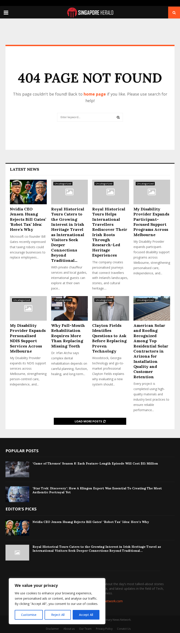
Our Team (85, 629)
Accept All (86, 615)
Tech (15, 183)
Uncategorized (62, 183)
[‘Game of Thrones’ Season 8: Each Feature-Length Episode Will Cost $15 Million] (17, 469)
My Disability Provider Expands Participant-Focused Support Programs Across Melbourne (151, 221)
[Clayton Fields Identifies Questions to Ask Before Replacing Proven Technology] (110, 308)
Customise (28, 615)
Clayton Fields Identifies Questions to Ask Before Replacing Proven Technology (109, 338)
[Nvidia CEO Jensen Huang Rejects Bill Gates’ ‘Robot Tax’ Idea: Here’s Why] (28, 192)
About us (69, 629)
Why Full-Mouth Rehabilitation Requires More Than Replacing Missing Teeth (68, 336)
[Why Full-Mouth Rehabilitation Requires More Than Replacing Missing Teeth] (69, 308)
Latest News (24, 169)
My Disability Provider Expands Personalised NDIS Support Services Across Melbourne (28, 338)
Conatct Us (124, 629)
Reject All (58, 615)
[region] (57, 601)
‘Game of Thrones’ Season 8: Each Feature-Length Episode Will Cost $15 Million (95, 463)
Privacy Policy (104, 629)
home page (95, 94)
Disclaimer (52, 629)
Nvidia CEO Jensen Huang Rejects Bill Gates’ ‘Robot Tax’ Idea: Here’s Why (28, 219)
